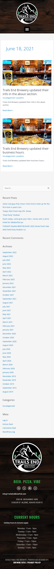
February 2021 (9, 326)
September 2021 (9, 299)
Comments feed (9, 428)
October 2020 (8, 337)
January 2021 (8, 330)
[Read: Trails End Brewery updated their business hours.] (27, 131)
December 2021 (9, 287)
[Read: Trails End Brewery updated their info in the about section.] (27, 72)
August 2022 (8, 256)
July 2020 (6, 349)
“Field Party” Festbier (11, 215)
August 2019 (8, 392)
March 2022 (8, 275)
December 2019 (9, 376)
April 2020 (7, 361)
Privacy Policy (34, 562)
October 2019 (8, 384)
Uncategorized (9, 98)
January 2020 (8, 372)
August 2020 (8, 345)
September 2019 (9, 388)
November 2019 (9, 380)
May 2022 (7, 268)
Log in (5, 420)
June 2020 (7, 353)
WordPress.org (9, 432)
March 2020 (8, 364)
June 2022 (7, 264)
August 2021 (8, 302)
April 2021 (7, 318)
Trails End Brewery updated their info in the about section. (26, 92)
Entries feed (8, 424)
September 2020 (9, 341)
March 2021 (8, 322)
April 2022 (7, 272)
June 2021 (7, 310)
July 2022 (6, 260)
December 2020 (9, 333)
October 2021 (8, 295)
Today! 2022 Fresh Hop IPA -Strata (17, 211)
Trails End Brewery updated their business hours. (26, 150)
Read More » (8, 110)
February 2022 (9, 279)
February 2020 (9, 368)
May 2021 (7, 314)
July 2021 (6, 306)
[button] (27, 29)
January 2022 (8, 283)
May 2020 (7, 357)
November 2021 (9, 291)
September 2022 (9, 252)
